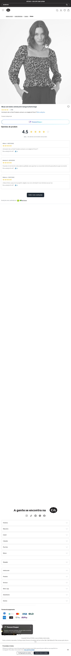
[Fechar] (68, 650)
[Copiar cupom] (67, 5)
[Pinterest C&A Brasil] (35, 516)
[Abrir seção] (38, 523)
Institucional (6, 570)
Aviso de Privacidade (29, 650)
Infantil (4, 535)
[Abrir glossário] (38, 562)
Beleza (4, 553)
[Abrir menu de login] (61, 10)
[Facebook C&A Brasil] (44, 516)
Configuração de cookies (24, 653)
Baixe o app (6, 588)
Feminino (5, 522)
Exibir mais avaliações (35, 195)
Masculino (5, 529)
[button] (57, 10)
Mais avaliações (41, 112)
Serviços (5, 582)
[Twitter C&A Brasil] (40, 516)
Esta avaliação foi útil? (8, 151)
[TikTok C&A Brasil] (31, 516)
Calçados (5, 541)
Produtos (5, 576)
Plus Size (5, 547)
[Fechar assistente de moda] (30, 627)
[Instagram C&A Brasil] (27, 516)
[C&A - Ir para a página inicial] (8, 10)
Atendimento (6, 594)
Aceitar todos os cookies (41, 653)
